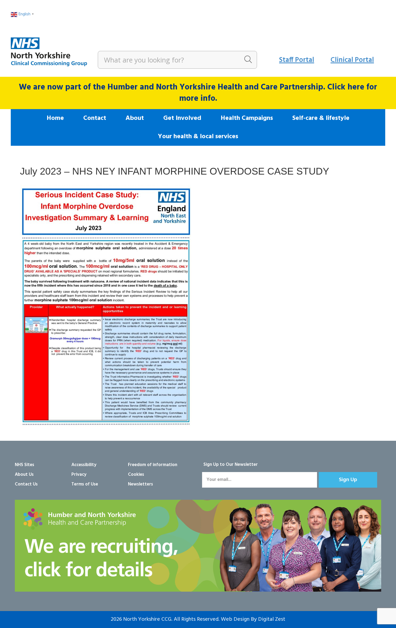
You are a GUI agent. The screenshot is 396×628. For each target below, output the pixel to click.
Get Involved (182, 118)
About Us (24, 474)
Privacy (78, 474)
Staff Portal (296, 60)
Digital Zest (271, 619)
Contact (94, 118)
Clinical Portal (352, 60)
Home (55, 118)
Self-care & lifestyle (320, 118)
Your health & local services (198, 136)
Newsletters (140, 484)
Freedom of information (152, 465)
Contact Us (26, 484)
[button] (348, 480)
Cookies (136, 474)
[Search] (248, 59)
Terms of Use (84, 484)
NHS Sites (24, 465)
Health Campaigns (247, 118)
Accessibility (83, 465)
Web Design (235, 619)
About (135, 118)
